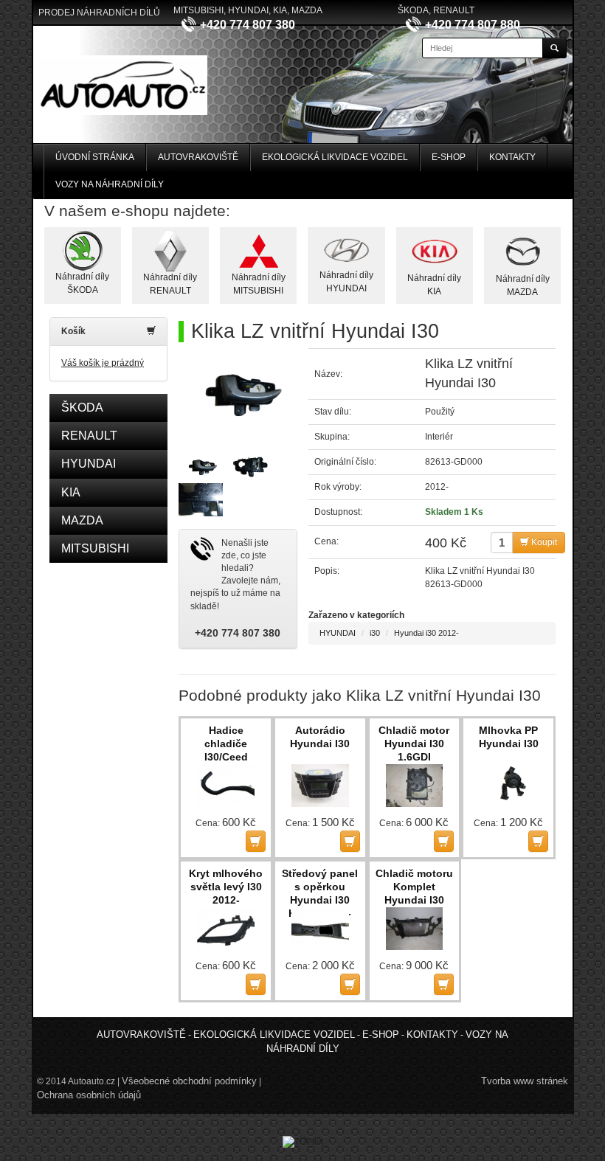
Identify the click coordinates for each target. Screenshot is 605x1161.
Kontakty (512, 157)
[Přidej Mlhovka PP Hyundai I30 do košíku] (538, 841)
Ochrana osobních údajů (89, 1095)
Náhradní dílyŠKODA (82, 282)
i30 (375, 632)
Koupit (543, 542)
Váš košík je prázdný (102, 363)
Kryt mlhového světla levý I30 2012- (226, 886)
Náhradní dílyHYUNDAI (346, 281)
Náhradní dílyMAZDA (523, 285)
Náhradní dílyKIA (434, 284)
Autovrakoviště (198, 157)
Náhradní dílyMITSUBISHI (259, 283)
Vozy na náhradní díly (109, 184)
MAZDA (82, 520)
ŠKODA (82, 407)
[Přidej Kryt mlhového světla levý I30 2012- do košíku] (256, 984)
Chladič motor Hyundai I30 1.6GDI (413, 743)
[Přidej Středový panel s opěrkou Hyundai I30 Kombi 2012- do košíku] (350, 984)
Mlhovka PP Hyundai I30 (509, 736)
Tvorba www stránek (524, 1081)
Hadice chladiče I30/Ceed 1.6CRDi (226, 744)
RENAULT (89, 435)
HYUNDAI (88, 463)
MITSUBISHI (95, 548)
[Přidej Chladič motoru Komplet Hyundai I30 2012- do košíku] (444, 984)
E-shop (449, 157)
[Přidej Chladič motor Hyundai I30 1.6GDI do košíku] (444, 841)
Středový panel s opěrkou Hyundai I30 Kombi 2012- (320, 887)
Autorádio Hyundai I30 (320, 736)
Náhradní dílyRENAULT (170, 283)
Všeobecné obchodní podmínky (189, 1081)
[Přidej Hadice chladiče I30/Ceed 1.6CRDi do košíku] (256, 841)
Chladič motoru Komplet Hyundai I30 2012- (414, 887)
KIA (70, 492)
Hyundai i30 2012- (426, 632)
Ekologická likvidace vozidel (335, 157)
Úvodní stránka (94, 157)
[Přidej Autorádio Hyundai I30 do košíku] (350, 841)
